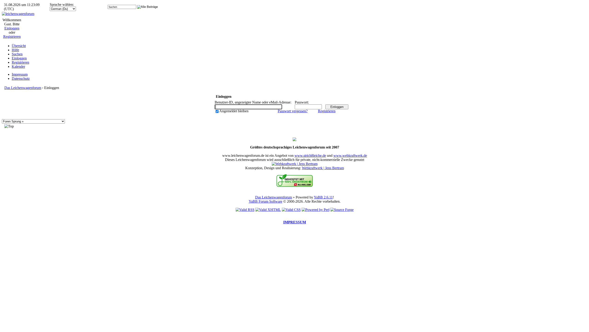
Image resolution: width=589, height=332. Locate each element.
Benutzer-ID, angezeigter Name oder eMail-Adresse (252, 102)
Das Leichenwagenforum (22, 88)
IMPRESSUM (294, 222)
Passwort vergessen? (293, 111)
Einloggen (11, 28)
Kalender (18, 66)
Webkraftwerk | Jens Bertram (323, 168)
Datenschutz (21, 78)
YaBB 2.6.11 (323, 197)
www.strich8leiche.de (310, 155)
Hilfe (15, 50)
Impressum (20, 74)
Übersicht (19, 46)
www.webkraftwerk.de (350, 155)
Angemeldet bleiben (233, 111)
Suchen (17, 54)
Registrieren (12, 37)
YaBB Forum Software (265, 201)
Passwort (301, 102)
